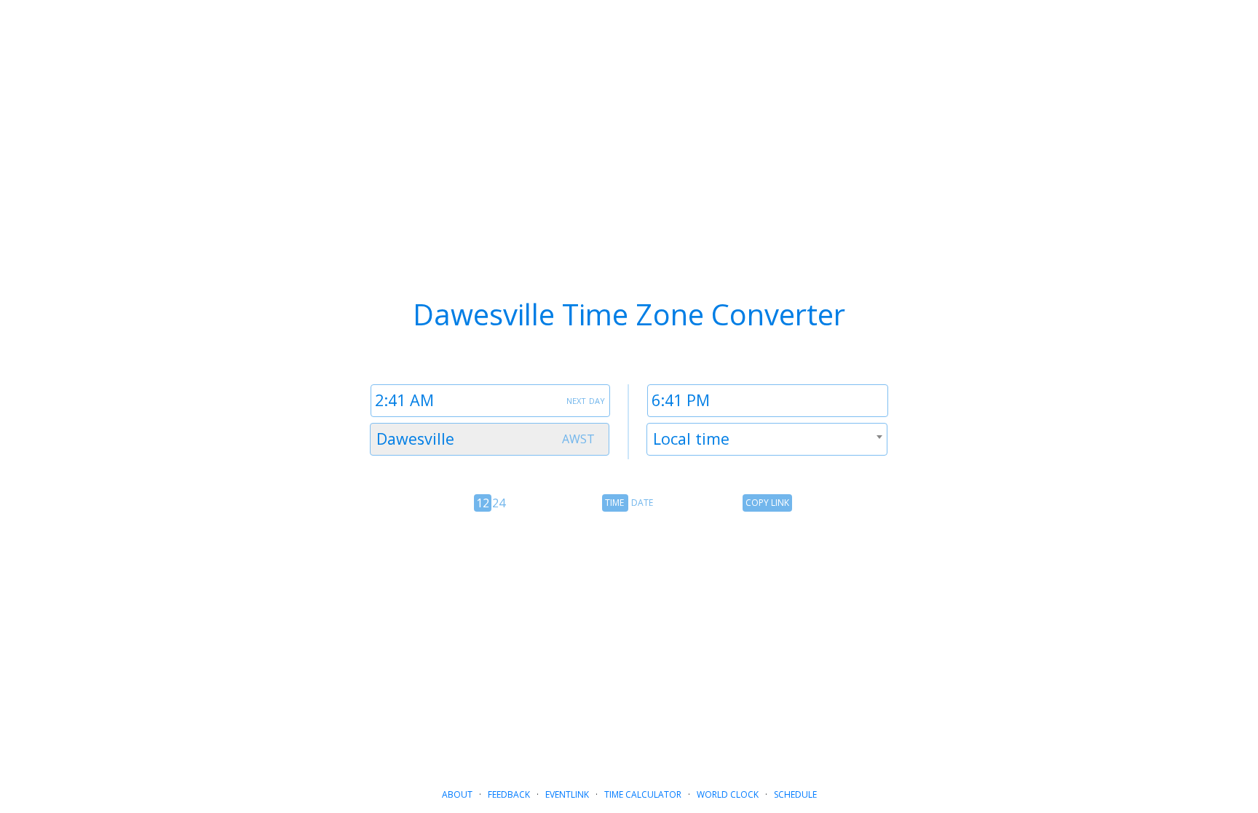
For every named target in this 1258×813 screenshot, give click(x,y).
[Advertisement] (629, 639)
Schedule (795, 794)
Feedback (509, 794)
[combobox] (489, 439)
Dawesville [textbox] (415, 438)
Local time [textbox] (691, 438)
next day (585, 400)
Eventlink (567, 794)
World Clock (728, 794)
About (457, 794)
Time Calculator (642, 794)
